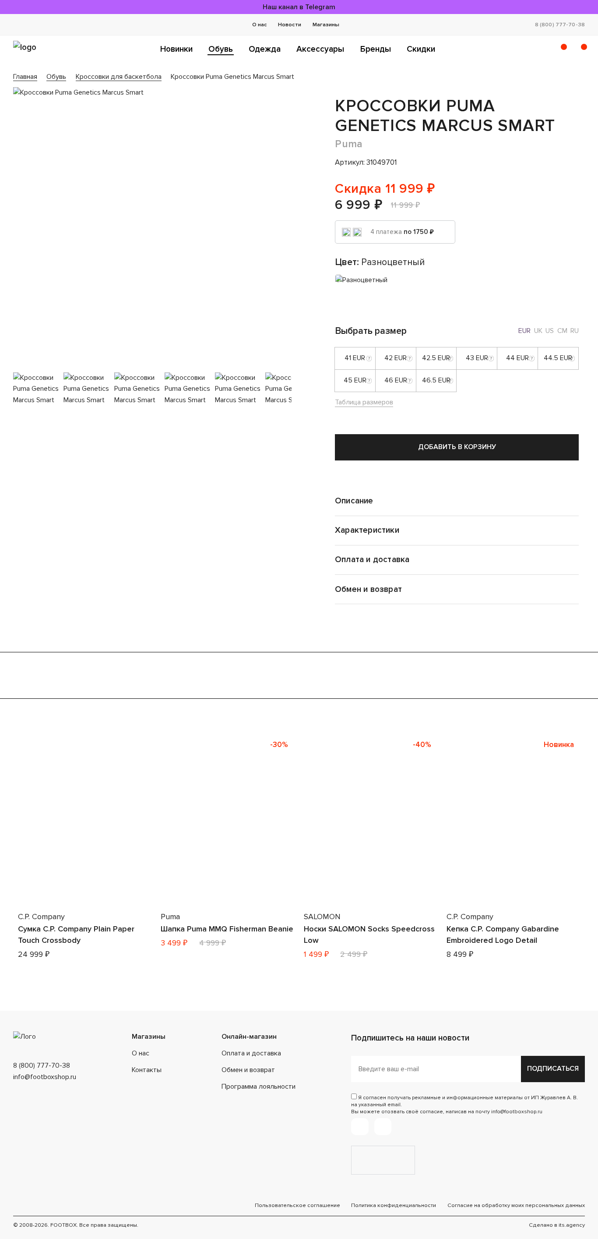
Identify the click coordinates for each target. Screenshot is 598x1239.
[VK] (382, 1126)
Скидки (421, 49)
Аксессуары (320, 49)
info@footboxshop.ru (44, 1077)
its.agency (572, 1224)
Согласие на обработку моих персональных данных (516, 1205)
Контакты (147, 1070)
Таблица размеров (364, 402)
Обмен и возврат (248, 1070)
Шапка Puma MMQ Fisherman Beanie (227, 929)
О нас (259, 24)
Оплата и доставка (251, 1053)
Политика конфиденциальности (393, 1205)
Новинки (176, 49)
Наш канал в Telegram (299, 7)
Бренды (375, 49)
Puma (349, 144)
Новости (289, 24)
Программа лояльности (258, 1086)
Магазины (326, 24)
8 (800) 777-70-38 (560, 24)
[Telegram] (359, 1126)
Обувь (220, 49)
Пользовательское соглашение (297, 1205)
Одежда (265, 49)
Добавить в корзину (457, 446)
